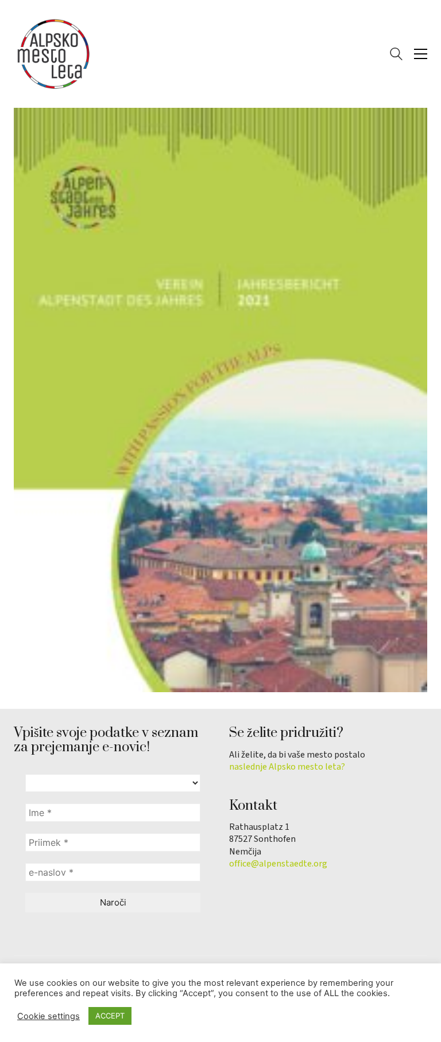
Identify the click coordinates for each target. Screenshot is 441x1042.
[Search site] (396, 55)
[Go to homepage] (54, 53)
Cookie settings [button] (48, 1016)
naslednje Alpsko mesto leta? (287, 767)
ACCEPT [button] (110, 1015)
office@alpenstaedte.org (278, 864)
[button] (420, 54)
